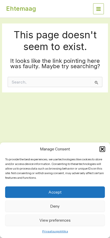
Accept (55, 192)
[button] (102, 149)
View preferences (55, 220)
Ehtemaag (21, 8)
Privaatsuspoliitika (55, 231)
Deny (55, 206)
